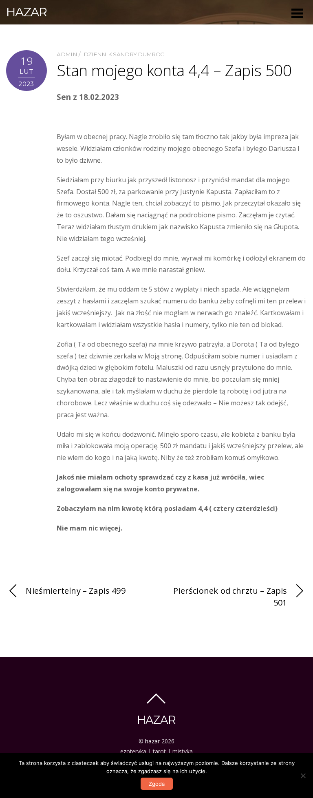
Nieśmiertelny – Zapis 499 (76, 590)
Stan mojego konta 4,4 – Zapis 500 (174, 70)
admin (67, 54)
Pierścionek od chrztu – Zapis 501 (230, 596)
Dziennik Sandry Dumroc (124, 54)
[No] (303, 775)
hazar (152, 741)
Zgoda (157, 783)
